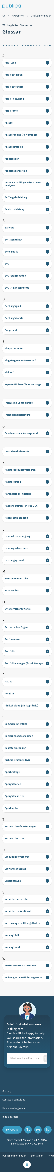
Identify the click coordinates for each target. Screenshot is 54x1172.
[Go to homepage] (11, 6)
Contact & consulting (13, 1099)
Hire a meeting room (13, 1108)
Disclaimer (37, 1155)
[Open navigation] (27, 1164)
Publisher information (14, 1155)
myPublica (12, 1129)
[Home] (3, 16)
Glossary (7, 1091)
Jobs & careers (10, 1116)
